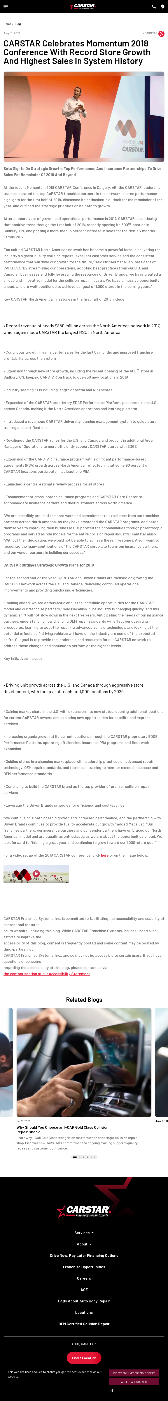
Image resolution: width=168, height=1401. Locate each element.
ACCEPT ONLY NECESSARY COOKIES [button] (134, 1372)
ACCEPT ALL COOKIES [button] (134, 1381)
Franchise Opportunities (84, 1266)
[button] (112, 1390)
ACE (84, 1289)
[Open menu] (6, 6)
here (105, 855)
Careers (84, 1278)
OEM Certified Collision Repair (84, 1323)
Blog (17, 24)
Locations (84, 1312)
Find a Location (84, 1358)
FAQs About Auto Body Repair (84, 1300)
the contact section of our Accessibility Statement (47, 973)
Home (7, 24)
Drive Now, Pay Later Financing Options (84, 1255)
